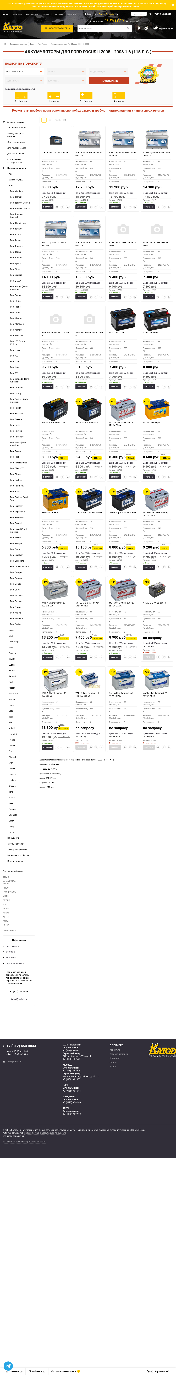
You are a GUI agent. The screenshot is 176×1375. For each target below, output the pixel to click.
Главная (5, 44)
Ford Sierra (15, 269)
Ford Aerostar (16, 618)
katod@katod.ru (19, 999)
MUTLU (6, 896)
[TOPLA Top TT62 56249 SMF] (56, 139)
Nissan (12, 688)
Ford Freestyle (16, 413)
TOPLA (6, 904)
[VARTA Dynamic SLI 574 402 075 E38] (56, 229)
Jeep (11, 716)
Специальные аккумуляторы (14, 161)
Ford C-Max (15, 624)
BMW (11, 763)
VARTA (6, 908)
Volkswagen (14, 641)
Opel (11, 682)
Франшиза (71, 14)
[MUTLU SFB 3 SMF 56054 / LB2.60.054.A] (89, 589)
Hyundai (13, 734)
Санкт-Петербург (107, 14)
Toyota (12, 659)
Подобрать (109, 81)
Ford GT (14, 373)
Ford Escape (16, 543)
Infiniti (12, 728)
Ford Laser (15, 350)
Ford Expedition (17, 511)
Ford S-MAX (15, 281)
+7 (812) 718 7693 (71, 1059)
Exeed (11, 803)
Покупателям (32, 14)
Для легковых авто (16, 142)
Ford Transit (15, 197)
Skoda (12, 670)
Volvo (11, 647)
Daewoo (12, 774)
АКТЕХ (6, 917)
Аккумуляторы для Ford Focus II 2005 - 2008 (70, 44)
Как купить (115, 1050)
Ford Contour (16, 578)
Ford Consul (15, 584)
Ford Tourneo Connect (16, 215)
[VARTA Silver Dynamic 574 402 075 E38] (56, 589)
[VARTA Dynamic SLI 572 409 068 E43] (123, 139)
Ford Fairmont (17, 485)
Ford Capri (15, 589)
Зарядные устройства (18, 855)
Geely (11, 820)
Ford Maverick (16, 335)
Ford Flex (14, 457)
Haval (11, 832)
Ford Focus (42, 44)
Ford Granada (16, 387)
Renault (12, 676)
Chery (11, 826)
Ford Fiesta (15, 474)
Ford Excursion (17, 517)
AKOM (6, 912)
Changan (13, 815)
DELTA (6, 921)
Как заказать (12, 946)
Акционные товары (16, 127)
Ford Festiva (16, 480)
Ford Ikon (14, 367)
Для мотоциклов (15, 153)
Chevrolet (13, 757)
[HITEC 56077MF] (123, 319)
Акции (5, 14)
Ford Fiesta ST (17, 468)
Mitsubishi (13, 693)
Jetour (12, 797)
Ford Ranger (15, 295)
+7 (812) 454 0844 (19, 991)
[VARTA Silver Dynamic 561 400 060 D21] (56, 680)
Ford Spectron (16, 263)
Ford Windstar (16, 191)
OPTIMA (6, 900)
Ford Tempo (15, 234)
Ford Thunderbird (18, 223)
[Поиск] (128, 28)
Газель (12, 745)
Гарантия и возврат (15, 963)
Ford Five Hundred (18, 462)
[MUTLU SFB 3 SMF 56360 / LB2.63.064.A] (157, 499)
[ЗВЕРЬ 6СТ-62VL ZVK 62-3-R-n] (89, 319)
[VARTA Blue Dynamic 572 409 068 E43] (157, 680)
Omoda (12, 809)
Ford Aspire (15, 612)
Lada (11, 711)
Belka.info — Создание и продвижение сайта (24, 1141)
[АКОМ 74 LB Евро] (157, 409)
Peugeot (12, 653)
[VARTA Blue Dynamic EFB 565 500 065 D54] (89, 680)
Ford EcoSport (16, 555)
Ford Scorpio (16, 275)
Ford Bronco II (16, 595)
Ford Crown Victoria (19, 566)
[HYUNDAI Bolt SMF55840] (89, 409)
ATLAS (6, 877)
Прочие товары (15, 861)
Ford (32, 44)
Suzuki (12, 665)
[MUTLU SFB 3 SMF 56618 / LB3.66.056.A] (123, 409)
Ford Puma (15, 301)
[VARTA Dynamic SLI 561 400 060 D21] (157, 139)
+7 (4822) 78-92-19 (72, 1114)
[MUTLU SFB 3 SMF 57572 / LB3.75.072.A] (123, 589)
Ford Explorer (16, 506)
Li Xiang (12, 780)
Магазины (17, 14)
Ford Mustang (16, 318)
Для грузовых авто (16, 148)
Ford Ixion (14, 361)
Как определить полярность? (20, 88)
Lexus (11, 705)
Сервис (46, 14)
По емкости (13, 838)
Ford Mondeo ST (17, 324)
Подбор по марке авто (35, 1133)
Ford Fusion (15, 408)
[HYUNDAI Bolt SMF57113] (56, 409)
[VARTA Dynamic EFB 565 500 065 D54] (89, 139)
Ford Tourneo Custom (20, 202)
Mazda (12, 699)
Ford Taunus (16, 257)
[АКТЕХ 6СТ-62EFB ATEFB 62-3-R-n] (157, 229)
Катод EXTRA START (9, 882)
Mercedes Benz (16, 179)
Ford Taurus (15, 252)
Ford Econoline (17, 561)
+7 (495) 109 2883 (71, 1079)
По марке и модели (18, 44)
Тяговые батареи (15, 843)
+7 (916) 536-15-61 (72, 1090)
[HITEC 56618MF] (157, 319)
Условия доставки (119, 1054)
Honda (12, 739)
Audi (11, 174)
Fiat (10, 751)
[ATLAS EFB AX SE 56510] (157, 589)
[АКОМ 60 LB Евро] (56, 499)
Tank (11, 792)
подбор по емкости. (56, 1133)
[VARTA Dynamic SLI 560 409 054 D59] (89, 229)
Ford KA (14, 355)
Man (11, 636)
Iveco (11, 630)
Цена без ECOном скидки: (54, 193)
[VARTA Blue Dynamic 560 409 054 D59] (123, 680)
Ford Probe (15, 306)
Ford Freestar (16, 419)
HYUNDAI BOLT (9, 892)
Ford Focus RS (17, 436)
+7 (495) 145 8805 (71, 1070)
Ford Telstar (15, 240)
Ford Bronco (15, 601)
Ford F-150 (15, 491)
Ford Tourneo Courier (20, 208)
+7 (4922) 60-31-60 (72, 1102)
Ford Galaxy (15, 393)
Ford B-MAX (15, 607)
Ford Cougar (16, 572)
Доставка (10, 951)
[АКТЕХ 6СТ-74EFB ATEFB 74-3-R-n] (123, 229)
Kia (10, 722)
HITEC (6, 887)
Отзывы (59, 14)
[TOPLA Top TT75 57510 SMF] (89, 499)
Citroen (12, 768)
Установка (11, 957)
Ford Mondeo (16, 329)
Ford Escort (15, 537)
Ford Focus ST (17, 431)
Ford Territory (16, 228)
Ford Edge (15, 549)
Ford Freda (15, 425)
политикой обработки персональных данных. (118, 6)
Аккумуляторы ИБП (17, 849)
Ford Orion (15, 312)
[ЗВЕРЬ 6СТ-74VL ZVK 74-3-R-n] (56, 319)
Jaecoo (12, 786)
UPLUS (6, 925)
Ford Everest (16, 523)
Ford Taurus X (16, 246)
